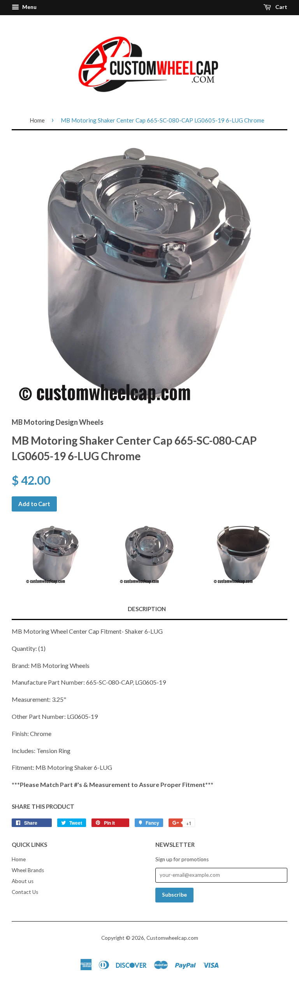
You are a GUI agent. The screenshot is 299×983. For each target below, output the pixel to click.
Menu (29, 7)
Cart (280, 7)
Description (147, 608)
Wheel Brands (28, 870)
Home (37, 120)
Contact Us (25, 892)
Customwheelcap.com (172, 938)
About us (22, 881)
